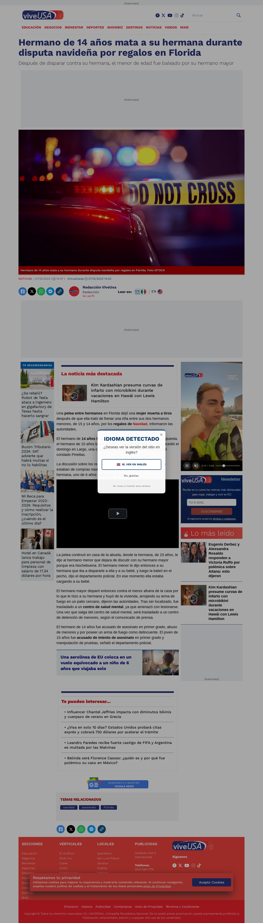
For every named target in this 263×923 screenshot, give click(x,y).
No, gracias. (131, 475)
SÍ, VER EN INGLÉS (131, 464)
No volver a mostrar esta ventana (131, 486)
